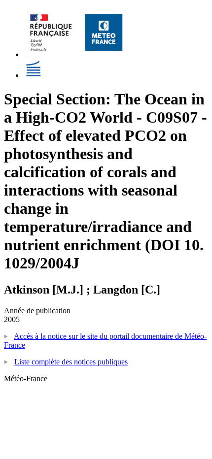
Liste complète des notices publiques (71, 362)
